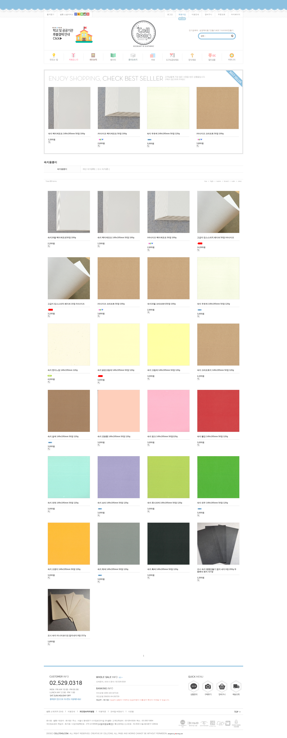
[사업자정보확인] (105, 724)
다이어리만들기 (227, 30)
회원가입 (182, 14)
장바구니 (208, 14)
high (211, 181)
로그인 (170, 14)
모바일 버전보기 (117, 711)
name (218, 181)
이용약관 (102, 711)
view (239, 181)
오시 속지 (101, 169)
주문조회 (221, 14)
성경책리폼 (204, 30)
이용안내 (195, 14)
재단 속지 (87, 169)
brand (226, 181)
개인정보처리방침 (87, 711)
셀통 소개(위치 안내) (54, 711)
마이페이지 (235, 14)
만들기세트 (214, 30)
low (205, 181)
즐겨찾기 (50, 14)
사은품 (131, 711)
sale (233, 181)
